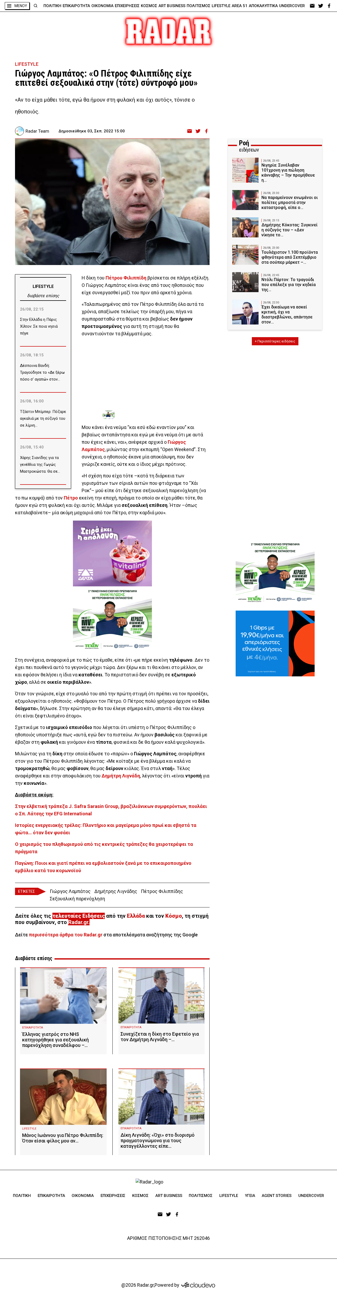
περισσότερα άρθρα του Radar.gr (65, 934)
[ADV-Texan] (142, 415)
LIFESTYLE (221, 5)
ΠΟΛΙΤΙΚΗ (52, 5)
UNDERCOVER (292, 5)
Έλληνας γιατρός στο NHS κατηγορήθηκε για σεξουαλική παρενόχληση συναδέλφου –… (55, 1039)
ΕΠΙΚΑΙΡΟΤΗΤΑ (76, 5)
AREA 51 (239, 5)
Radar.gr (78, 922)
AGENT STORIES (276, 1195)
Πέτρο (71, 498)
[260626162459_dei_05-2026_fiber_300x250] (275, 643)
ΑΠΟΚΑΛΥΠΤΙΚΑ (263, 5)
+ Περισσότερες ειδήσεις (275, 341)
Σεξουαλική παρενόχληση (77, 898)
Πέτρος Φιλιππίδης (162, 891)
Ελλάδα (136, 916)
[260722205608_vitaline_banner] (112, 553)
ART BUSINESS (171, 5)
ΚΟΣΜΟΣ (149, 5)
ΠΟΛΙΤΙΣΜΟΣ (198, 5)
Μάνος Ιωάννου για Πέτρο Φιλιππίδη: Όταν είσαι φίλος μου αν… (62, 1138)
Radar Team (37, 131)
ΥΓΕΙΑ (250, 1195)
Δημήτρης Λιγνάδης (115, 891)
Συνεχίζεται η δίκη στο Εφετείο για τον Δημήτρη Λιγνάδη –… (160, 1036)
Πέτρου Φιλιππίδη (126, 278)
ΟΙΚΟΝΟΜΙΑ (102, 5)
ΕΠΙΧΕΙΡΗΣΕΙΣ (127, 5)
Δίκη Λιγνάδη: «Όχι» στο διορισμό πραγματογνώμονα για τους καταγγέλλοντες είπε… (158, 1140)
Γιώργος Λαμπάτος (70, 891)
